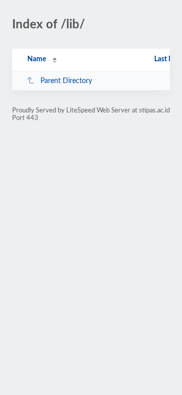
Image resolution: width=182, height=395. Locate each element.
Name (36, 59)
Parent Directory (66, 81)
